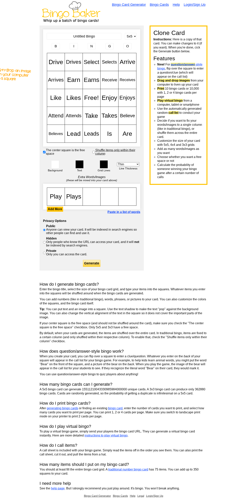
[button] (55, 164)
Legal (140, 495)
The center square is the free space (65, 152)
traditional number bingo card (128, 469)
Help (176, 5)
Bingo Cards (159, 5)
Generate (91, 263)
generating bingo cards (62, 408)
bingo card (115, 408)
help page (58, 488)
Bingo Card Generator (129, 5)
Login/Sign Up (195, 5)
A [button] (49, 48)
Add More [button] (55, 209)
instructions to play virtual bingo (106, 435)
